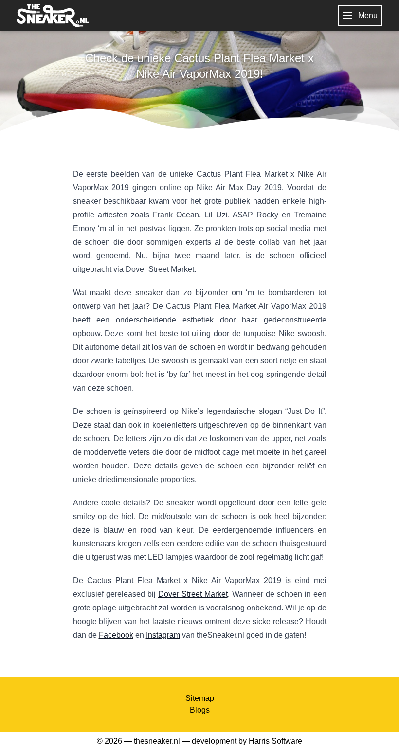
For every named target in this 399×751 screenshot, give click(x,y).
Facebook (116, 635)
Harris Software (275, 741)
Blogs (200, 710)
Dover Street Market (193, 594)
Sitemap (199, 698)
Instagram (163, 635)
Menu (368, 15)
